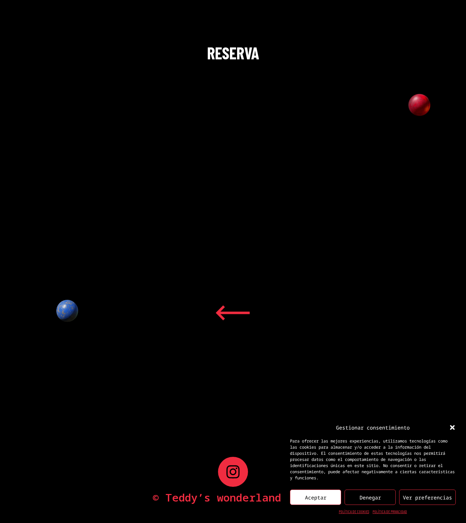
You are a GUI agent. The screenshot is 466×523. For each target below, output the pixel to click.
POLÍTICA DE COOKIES (354, 511)
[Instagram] (233, 472)
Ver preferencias (427, 497)
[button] (452, 427)
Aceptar (315, 497)
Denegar (370, 497)
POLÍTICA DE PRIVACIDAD (390, 511)
